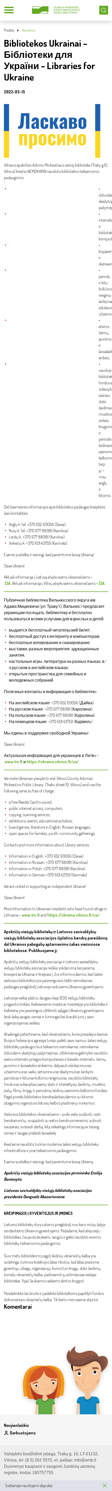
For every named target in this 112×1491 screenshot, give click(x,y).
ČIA (7, 583)
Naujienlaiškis (16, 1425)
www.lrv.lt (14, 761)
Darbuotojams (23, 1432)
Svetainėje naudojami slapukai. (29, 1485)
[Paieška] (103, 10)
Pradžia (9, 30)
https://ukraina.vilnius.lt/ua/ (53, 761)
